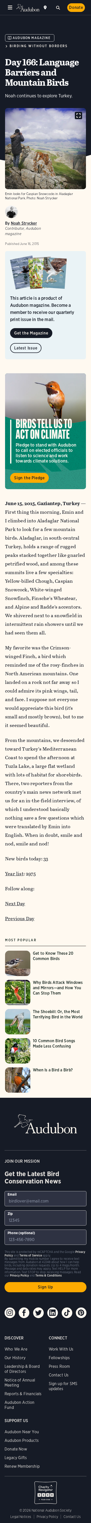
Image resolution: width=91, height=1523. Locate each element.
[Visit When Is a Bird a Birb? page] (43, 1080)
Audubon (27, 7)
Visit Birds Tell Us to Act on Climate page (45, 431)
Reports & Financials (23, 1393)
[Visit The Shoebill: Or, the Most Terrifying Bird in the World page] (45, 1021)
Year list (14, 873)
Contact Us (59, 1375)
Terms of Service (30, 1255)
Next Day (15, 903)
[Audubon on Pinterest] (81, 1312)
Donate (76, 7)
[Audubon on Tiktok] (67, 1312)
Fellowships (59, 1357)
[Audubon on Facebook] (24, 1312)
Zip (10, 1213)
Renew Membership (22, 1466)
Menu (10, 8)
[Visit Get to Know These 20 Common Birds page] (45, 963)
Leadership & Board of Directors (22, 1369)
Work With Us (61, 1349)
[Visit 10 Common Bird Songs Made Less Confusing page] (45, 1051)
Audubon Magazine (31, 38)
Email (12, 1194)
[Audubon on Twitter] (38, 1312)
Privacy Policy (47, 1517)
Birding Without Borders (38, 46)
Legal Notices (20, 1517)
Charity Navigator (45, 1490)
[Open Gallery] (78, 115)
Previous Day (19, 918)
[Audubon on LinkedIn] (52, 1312)
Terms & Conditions (48, 1275)
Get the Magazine (31, 333)
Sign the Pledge (29, 477)
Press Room (59, 1366)
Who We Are (16, 1349)
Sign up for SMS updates (63, 1386)
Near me (46, 7)
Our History (15, 1357)
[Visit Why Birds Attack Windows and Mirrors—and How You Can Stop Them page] (45, 992)
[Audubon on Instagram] (10, 1312)
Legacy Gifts (16, 1457)
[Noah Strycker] (11, 211)
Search (58, 7)
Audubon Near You (22, 1431)
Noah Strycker (24, 223)
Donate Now (16, 1449)
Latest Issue (25, 348)
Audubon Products (22, 1440)
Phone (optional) (21, 1233)
